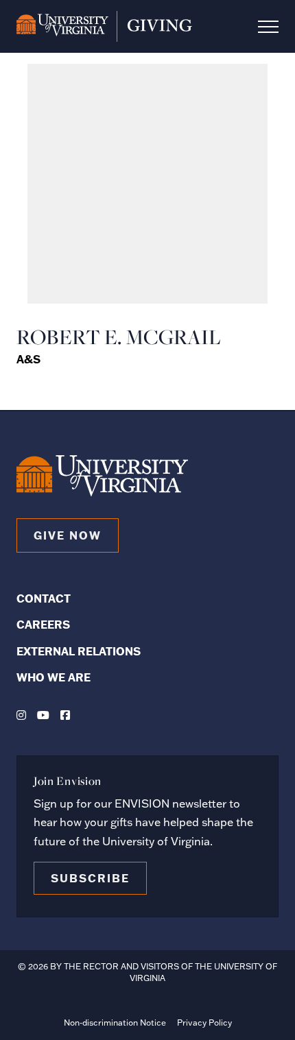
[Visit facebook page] (65, 715)
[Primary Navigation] (268, 26)
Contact (43, 598)
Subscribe (90, 878)
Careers (43, 624)
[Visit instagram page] (21, 715)
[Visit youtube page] (43, 715)
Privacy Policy (204, 1022)
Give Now (68, 535)
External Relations (78, 651)
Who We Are (53, 677)
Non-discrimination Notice (115, 1022)
